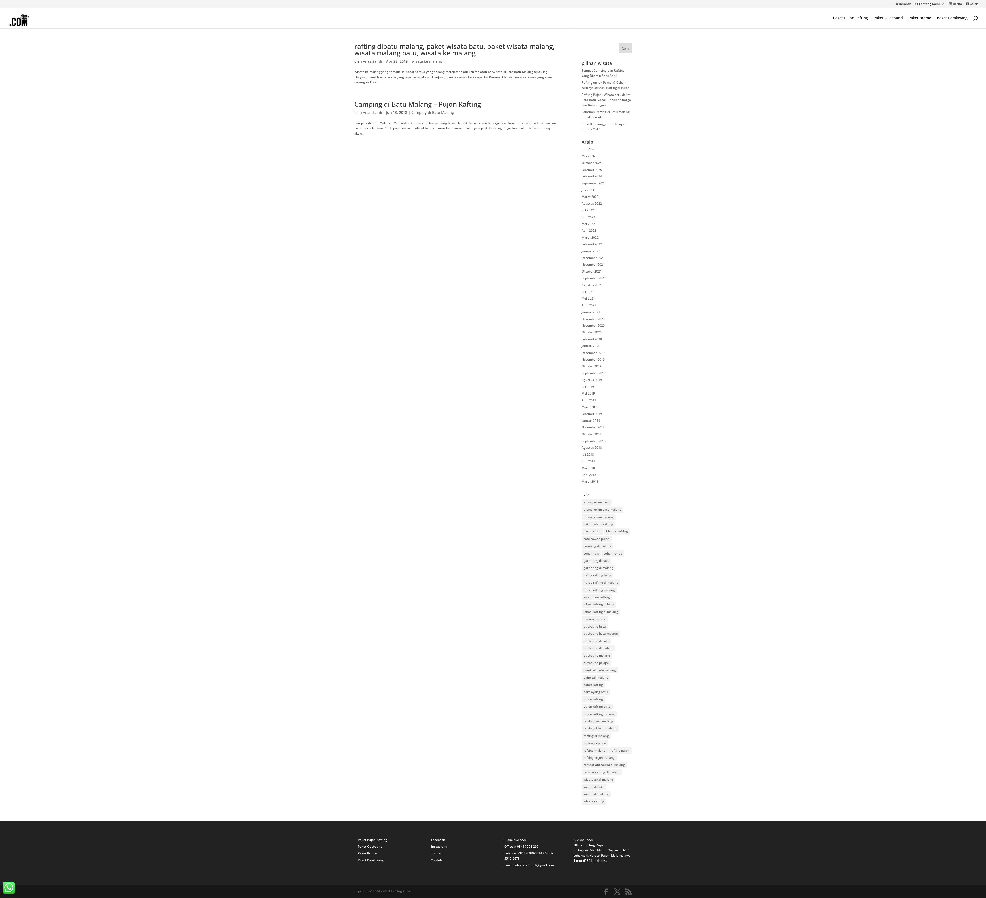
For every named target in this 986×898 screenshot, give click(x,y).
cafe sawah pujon (597, 539)
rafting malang (594, 750)
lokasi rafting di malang (601, 612)
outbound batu (595, 626)
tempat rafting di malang (602, 772)
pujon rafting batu (597, 706)
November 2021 (593, 264)
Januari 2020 (591, 346)
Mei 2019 (588, 393)
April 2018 (589, 475)
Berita (957, 4)
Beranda (905, 4)
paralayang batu (596, 692)
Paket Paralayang (952, 18)
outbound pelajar (596, 663)
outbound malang (597, 655)
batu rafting (592, 531)
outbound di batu (596, 641)
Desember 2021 (593, 258)
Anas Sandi (372, 61)
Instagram (439, 846)
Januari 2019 (591, 420)
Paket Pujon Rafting (850, 18)
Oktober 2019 (592, 366)
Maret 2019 (590, 407)
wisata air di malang (598, 779)
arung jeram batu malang (602, 509)
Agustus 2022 (592, 203)
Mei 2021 (588, 298)
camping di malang (597, 546)
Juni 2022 (588, 217)
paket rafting (593, 684)
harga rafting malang (599, 590)
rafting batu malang (598, 721)
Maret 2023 (590, 196)
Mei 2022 (588, 224)
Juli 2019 (588, 387)
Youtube (437, 860)
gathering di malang (598, 568)
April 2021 (589, 305)
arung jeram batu (597, 502)
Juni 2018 (588, 461)
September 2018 (594, 441)
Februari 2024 (592, 176)
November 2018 (593, 427)
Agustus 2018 (592, 447)
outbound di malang (598, 648)
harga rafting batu (597, 575)
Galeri (973, 4)
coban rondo (613, 553)
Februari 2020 (592, 339)
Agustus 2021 (592, 285)
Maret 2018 (590, 481)
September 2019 (594, 373)
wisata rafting (594, 801)
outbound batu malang (601, 633)
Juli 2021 (588, 291)
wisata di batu (594, 787)
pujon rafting (593, 699)
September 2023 (594, 183)
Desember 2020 (593, 319)
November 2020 (593, 325)
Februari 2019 (592, 413)
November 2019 (593, 359)
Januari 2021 (591, 312)
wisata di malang (596, 794)
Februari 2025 (592, 169)
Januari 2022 (591, 251)
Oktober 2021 (592, 271)
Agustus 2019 (592, 380)
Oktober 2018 (592, 434)
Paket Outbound (888, 18)
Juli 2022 (588, 210)
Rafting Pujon (401, 891)
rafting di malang (596, 736)
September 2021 (594, 278)
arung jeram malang (599, 517)
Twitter (436, 853)
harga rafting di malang (601, 582)
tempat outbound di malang (604, 765)
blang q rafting (617, 531)
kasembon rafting (597, 597)
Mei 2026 (588, 156)
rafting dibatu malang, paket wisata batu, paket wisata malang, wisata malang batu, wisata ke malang (454, 50)
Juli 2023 (588, 190)
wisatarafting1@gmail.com (534, 865)
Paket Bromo (919, 18)
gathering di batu (596, 560)
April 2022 (589, 230)
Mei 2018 (588, 468)
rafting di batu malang (600, 728)
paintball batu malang (600, 670)
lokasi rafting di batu (599, 604)
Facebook (438, 840)
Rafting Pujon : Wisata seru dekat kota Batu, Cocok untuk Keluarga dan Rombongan (606, 99)
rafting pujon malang (599, 757)
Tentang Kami (929, 4)
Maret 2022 (590, 237)
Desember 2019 (593, 353)
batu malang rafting (598, 524)
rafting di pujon (595, 743)
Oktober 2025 (592, 163)
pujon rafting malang (599, 714)
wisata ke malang (427, 61)
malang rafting (594, 619)
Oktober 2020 (592, 332)
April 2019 (589, 400)
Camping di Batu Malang (432, 112)
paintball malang (596, 677)
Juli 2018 (588, 454)
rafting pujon (620, 750)
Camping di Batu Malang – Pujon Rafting (417, 104)
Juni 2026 (588, 149)
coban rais (591, 553)
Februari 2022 (592, 244)
